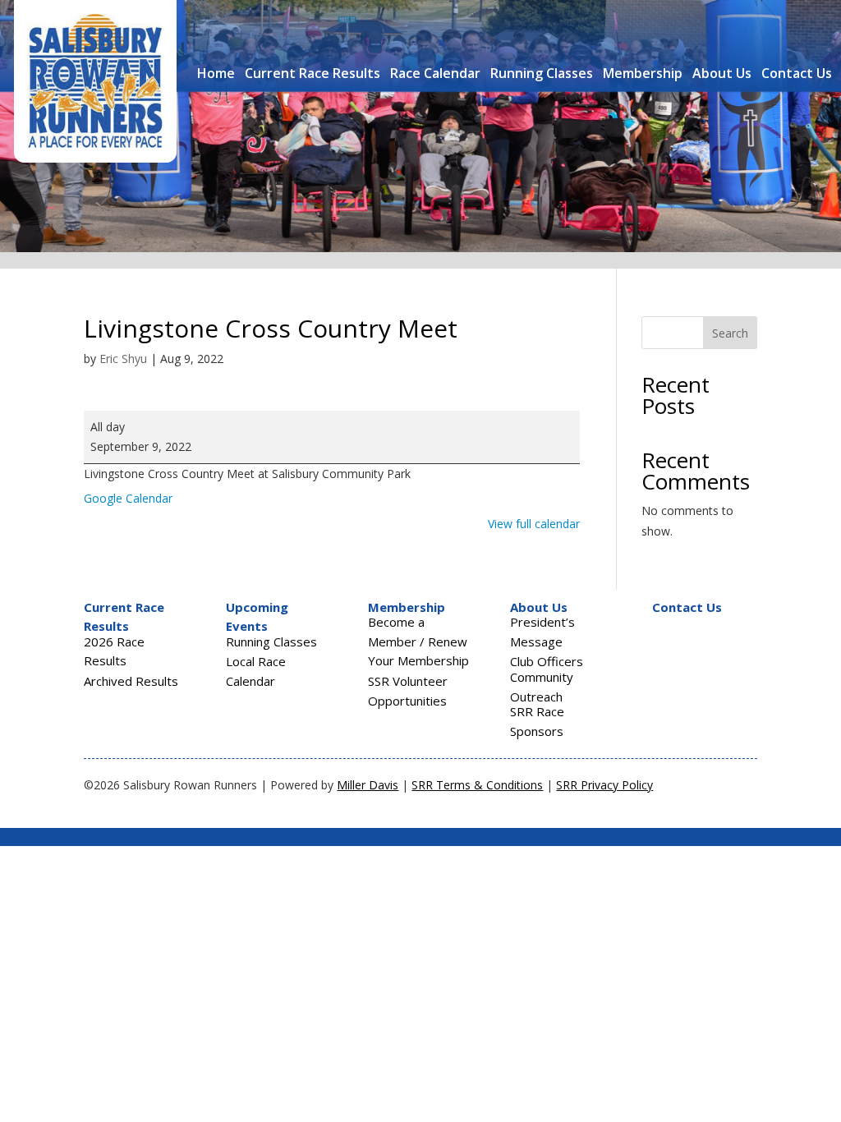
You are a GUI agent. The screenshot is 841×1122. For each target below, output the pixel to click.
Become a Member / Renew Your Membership (418, 641)
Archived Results (131, 681)
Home (216, 73)
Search (730, 333)
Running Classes (541, 73)
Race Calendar (435, 73)
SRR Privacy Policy (604, 785)
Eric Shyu (123, 358)
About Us (721, 73)
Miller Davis (367, 785)
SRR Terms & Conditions (477, 785)
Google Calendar (128, 498)
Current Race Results (312, 73)
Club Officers (546, 661)
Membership (642, 73)
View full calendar (534, 523)
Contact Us (796, 73)
